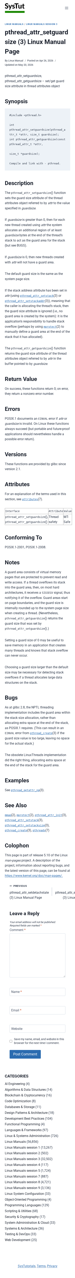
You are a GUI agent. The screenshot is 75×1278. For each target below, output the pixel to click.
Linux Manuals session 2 (22, 1153)
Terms (41, 1266)
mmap (8, 815)
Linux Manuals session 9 (22, 1188)
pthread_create (41, 733)
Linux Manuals (14, 24)
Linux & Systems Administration (27, 1136)
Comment (18, 930)
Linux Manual (15, 60)
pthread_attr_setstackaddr (25, 301)
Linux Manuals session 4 (22, 1165)
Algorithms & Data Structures (25, 1090)
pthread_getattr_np (25, 790)
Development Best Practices (24, 1118)
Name (16, 992)
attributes (30, 499)
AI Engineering (15, 1084)
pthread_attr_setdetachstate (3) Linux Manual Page (29, 891)
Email (16, 1010)
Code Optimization (18, 1101)
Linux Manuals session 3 (41, 24)
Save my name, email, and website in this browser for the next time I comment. (39, 1041)
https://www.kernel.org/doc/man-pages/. (34, 876)
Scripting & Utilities (18, 1211)
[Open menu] (66, 8)
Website (16, 1028)
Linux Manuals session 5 (22, 1171)
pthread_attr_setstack (37, 295)
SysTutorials (26, 1266)
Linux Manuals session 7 (22, 1176)
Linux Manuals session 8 (22, 1182)
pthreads (39, 830)
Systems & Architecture (21, 1228)
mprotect (50, 326)
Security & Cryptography (22, 1217)
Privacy (52, 1266)
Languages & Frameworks (23, 1130)
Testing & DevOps (17, 1234)
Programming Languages (23, 1205)
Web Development (17, 1240)
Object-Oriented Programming (26, 1199)
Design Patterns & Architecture (26, 1113)
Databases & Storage (20, 1107)
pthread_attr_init (48, 815)
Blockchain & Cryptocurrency (25, 1095)
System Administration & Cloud (27, 1223)
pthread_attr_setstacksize (25, 825)
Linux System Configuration (24, 1194)
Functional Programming (22, 1124)
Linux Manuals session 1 (22, 1147)
